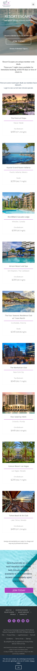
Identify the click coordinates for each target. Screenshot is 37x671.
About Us (8, 610)
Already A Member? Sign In (19, 49)
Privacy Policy (11, 635)
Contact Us (23, 614)
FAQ (3, 635)
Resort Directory (23, 612)
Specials (13, 614)
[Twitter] (14, 620)
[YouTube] (18, 620)
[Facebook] (9, 620)
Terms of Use (19, 638)
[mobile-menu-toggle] (33, 4)
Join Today (18, 41)
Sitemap (28, 638)
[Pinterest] (23, 620)
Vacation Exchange (21, 610)
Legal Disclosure (23, 635)
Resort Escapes (9, 612)
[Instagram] (27, 620)
